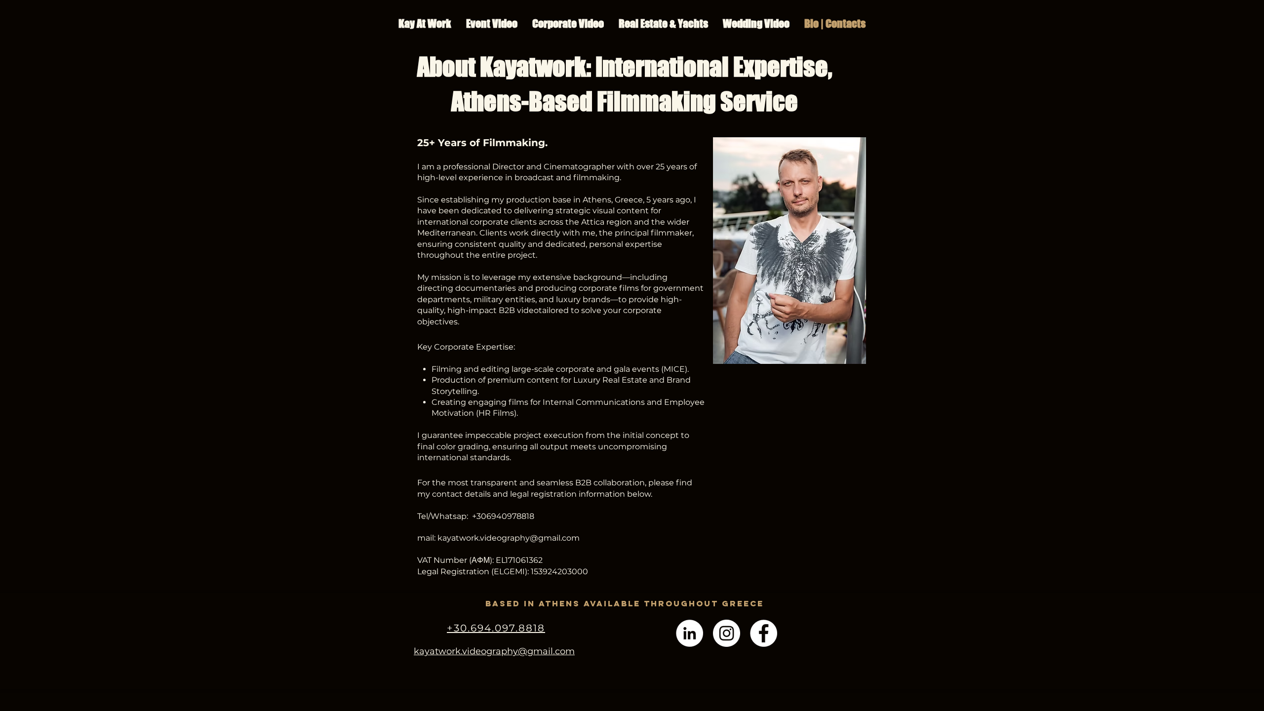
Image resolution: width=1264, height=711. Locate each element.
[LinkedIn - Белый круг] (689, 633)
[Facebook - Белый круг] (763, 633)
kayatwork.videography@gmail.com (508, 538)
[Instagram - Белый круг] (726, 633)
